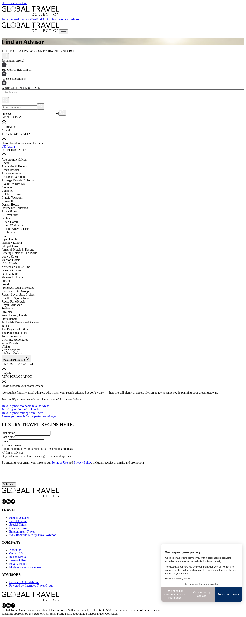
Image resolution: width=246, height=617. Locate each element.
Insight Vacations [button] (12, 242)
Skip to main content (14, 3)
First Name (8, 433)
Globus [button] (6, 218)
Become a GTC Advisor (24, 582)
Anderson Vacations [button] (14, 176)
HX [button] (4, 235)
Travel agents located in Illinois (20, 409)
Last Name (8, 437)
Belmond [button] (7, 190)
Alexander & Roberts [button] (14, 166)
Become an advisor (68, 19)
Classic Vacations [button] (12, 197)
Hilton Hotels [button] (10, 221)
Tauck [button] (5, 325)
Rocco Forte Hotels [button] (13, 301)
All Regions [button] (9, 126)
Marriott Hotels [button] (11, 260)
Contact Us (16, 553)
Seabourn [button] (7, 308)
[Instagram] (4, 502)
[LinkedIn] (8, 502)
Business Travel (18, 528)
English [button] (6, 373)
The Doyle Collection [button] (15, 329)
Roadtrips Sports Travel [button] (16, 298)
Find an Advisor (19, 517)
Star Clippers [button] (9, 318)
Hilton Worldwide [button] (12, 225)
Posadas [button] (6, 284)
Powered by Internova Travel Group (31, 585)
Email (5, 441)
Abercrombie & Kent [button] (14, 159)
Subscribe (8, 484)
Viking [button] (6, 346)
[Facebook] (13, 502)
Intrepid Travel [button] (10, 246)
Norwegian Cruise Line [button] (16, 266)
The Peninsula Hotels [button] (14, 332)
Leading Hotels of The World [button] (19, 253)
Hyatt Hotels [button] (9, 239)
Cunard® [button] (7, 201)
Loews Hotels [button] (10, 256)
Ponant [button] (6, 280)
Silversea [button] (7, 312)
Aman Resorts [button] (10, 169)
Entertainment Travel (22, 531)
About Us (15, 550)
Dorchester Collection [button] (15, 208)
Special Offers (27, 19)
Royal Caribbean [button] (12, 305)
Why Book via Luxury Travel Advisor (32, 535)
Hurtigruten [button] (9, 232)
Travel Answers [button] (11, 336)
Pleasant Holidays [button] (12, 277)
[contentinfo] (30, 11)
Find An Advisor (46, 19)
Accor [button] (5, 163)
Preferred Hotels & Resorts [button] (18, 287)
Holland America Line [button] (15, 228)
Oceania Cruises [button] (11, 270)
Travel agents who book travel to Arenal (26, 406)
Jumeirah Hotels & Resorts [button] (18, 249)
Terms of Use (60, 462)
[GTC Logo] (30, 492)
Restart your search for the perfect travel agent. (30, 416)
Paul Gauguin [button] (10, 273)
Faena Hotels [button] (9, 211)
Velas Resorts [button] (10, 343)
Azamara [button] (7, 187)
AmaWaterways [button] (11, 173)
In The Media (17, 556)
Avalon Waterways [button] (13, 183)
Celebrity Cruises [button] (12, 194)
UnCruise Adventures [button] (15, 339)
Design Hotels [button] (10, 204)
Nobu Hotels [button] (9, 263)
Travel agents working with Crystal (23, 413)
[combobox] (3, 92)
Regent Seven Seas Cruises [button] (18, 294)
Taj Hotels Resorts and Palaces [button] (20, 322)
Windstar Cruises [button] (12, 353)
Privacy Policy (82, 462)
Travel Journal (10, 19)
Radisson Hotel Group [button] (15, 291)
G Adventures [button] (10, 215)
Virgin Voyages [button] (11, 350)
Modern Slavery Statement (25, 567)
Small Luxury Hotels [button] (14, 315)
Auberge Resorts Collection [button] (18, 180)
